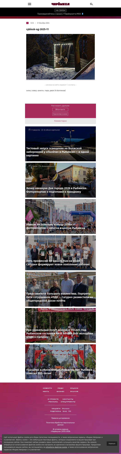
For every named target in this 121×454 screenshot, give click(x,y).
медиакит (63, 85)
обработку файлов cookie (56, 447)
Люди (60, 388)
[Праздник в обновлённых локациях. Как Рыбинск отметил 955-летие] (60, 378)
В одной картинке (52, 130)
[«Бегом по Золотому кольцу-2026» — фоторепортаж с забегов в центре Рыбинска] (60, 232)
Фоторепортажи (49, 166)
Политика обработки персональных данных (60, 424)
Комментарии (60, 121)
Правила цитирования (60, 418)
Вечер (65, 411)
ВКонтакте (65, 408)
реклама (53, 402)
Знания (74, 391)
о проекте (53, 399)
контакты (71, 85)
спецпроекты (68, 402)
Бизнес (60, 391)
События (47, 348)
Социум (74, 388)
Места (46, 391)
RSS (69, 411)
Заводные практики (53, 239)
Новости (47, 388)
